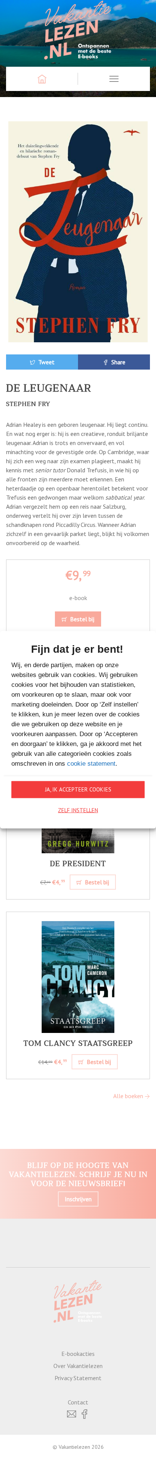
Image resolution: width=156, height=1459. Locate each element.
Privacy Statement (78, 1378)
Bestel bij (81, 619)
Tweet (46, 362)
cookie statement (91, 763)
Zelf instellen (78, 810)
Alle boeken (129, 1096)
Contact (78, 1402)
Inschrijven (78, 1199)
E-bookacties (78, 1353)
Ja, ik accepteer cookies (78, 789)
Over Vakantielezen (78, 1366)
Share (117, 362)
